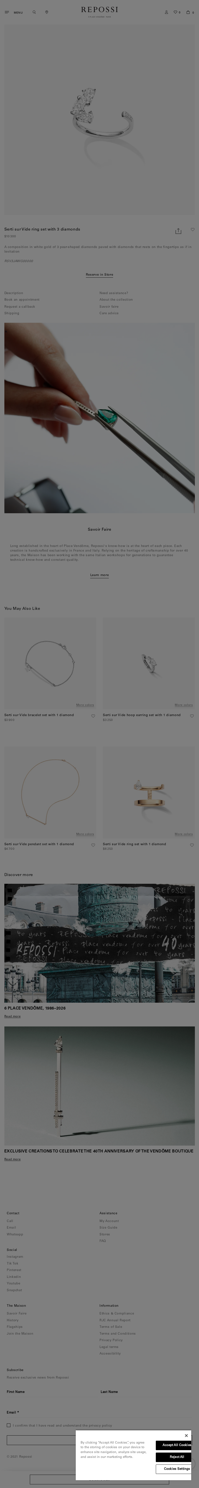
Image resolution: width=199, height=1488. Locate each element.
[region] (133, 1455)
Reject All (177, 1457)
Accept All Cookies (177, 1445)
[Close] (186, 1435)
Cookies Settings (177, 1469)
